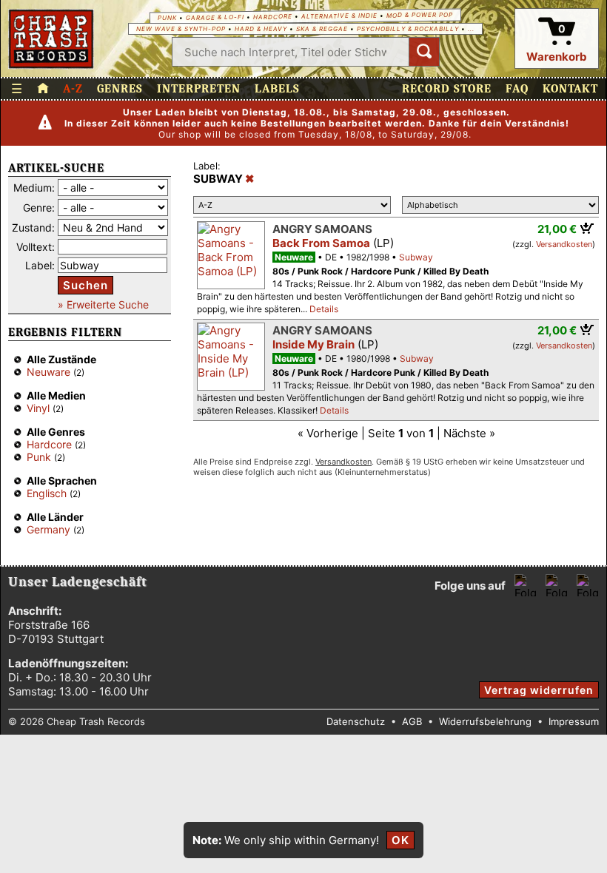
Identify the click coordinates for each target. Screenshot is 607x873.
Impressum (574, 721)
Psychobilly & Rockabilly (408, 29)
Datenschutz (355, 721)
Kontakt (570, 88)
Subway (416, 257)
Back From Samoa (321, 243)
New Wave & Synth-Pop (181, 29)
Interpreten (199, 88)
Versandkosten (564, 244)
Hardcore (272, 17)
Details (323, 308)
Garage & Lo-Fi (215, 17)
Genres (120, 88)
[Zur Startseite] (43, 88)
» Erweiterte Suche (103, 304)
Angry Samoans (322, 229)
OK (400, 840)
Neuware (48, 371)
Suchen (85, 285)
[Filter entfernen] (250, 179)
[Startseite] (51, 39)
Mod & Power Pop (419, 14)
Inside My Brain (313, 344)
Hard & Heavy (261, 29)
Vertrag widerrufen (539, 690)
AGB (412, 721)
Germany (48, 529)
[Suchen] (424, 52)
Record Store (447, 88)
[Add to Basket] (587, 228)
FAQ (517, 88)
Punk (167, 17)
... (471, 29)
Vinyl (38, 408)
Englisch (47, 493)
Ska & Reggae (322, 29)
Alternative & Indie (339, 16)
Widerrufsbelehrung (485, 721)
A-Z (73, 88)
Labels (277, 88)
